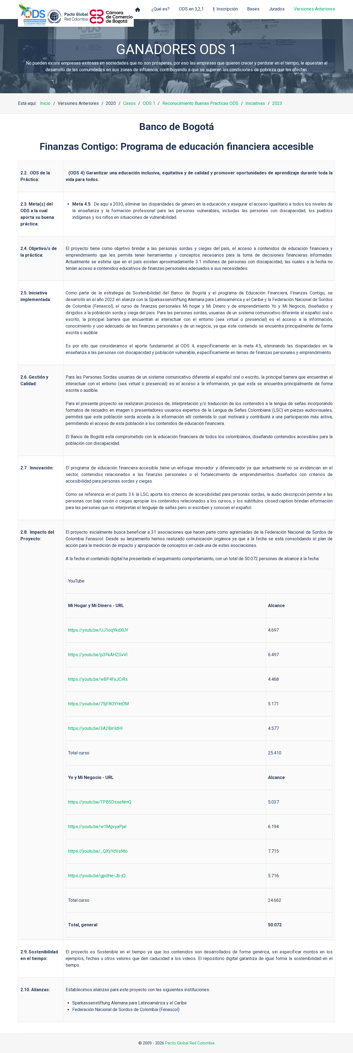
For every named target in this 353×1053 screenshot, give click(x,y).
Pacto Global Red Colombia (190, 1043)
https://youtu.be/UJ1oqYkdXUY (98, 630)
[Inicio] (138, 9)
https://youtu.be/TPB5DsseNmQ (99, 802)
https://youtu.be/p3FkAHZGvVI (98, 654)
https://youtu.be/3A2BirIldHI (95, 728)
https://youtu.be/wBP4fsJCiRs (98, 679)
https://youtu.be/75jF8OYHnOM (98, 703)
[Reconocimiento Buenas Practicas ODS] (76, 15)
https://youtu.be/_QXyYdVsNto (98, 851)
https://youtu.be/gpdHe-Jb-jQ (96, 875)
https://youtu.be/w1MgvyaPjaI (97, 826)
